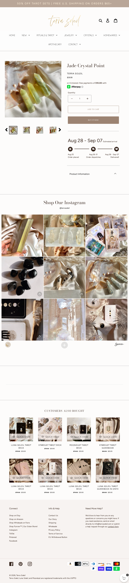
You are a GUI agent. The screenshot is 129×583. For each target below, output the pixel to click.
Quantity (71, 93)
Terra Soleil (20, 575)
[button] (22, 235)
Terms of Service (55, 534)
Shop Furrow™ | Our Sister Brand (23, 526)
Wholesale (53, 526)
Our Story (53, 519)
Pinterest (13, 537)
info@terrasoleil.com (102, 524)
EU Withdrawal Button (58, 537)
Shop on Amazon (16, 519)
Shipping (52, 523)
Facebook (13, 541)
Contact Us (53, 515)
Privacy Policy (54, 530)
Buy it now (93, 120)
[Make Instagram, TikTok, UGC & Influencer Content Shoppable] (119, 345)
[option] (13, 130)
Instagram (13, 530)
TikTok (11, 534)
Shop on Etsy (14, 515)
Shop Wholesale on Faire (19, 523)
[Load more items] (64, 345)
